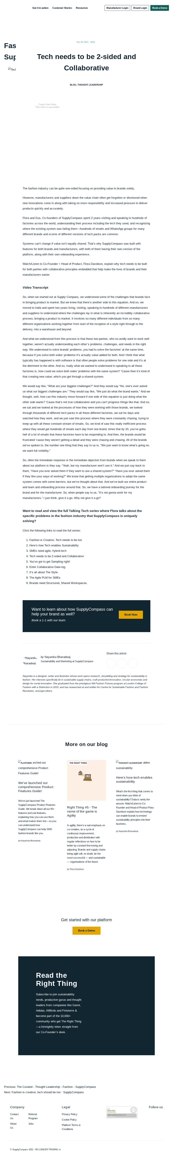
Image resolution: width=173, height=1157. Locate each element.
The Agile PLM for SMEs (44, 577)
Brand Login (140, 7)
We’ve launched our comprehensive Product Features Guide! (35, 787)
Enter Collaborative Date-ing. (47, 567)
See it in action (40, 7)
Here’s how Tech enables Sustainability (54, 545)
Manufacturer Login (117, 7)
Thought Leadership (90, 85)
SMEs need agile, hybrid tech (47, 550)
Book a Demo (159, 7)
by (29, 841)
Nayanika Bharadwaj (57, 657)
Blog (73, 85)
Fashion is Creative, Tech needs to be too (55, 540)
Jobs (31, 1123)
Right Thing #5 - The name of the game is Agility (82, 811)
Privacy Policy (69, 1114)
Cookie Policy (69, 1119)
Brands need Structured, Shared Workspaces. (58, 583)
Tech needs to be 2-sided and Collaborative (56, 556)
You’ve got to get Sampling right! (49, 561)
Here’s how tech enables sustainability (134, 779)
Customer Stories (62, 7)
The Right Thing (78, 763)
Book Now (130, 614)
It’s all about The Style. (43, 572)
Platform (26, 763)
